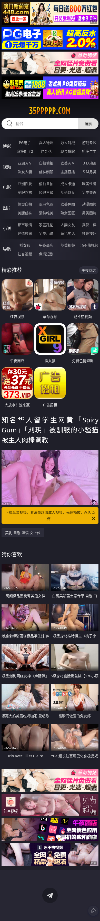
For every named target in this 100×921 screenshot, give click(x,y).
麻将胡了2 (25, 151)
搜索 (88, 123)
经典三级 (46, 192)
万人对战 (68, 142)
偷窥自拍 (25, 204)
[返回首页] (93, 911)
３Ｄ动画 (89, 163)
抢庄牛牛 (89, 151)
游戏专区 (89, 142)
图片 (7, 208)
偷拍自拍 (46, 183)
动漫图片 (89, 204)
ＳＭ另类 (89, 171)
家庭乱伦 (46, 224)
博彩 (7, 146)
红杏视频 (25, 253)
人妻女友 (68, 224)
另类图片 (89, 212)
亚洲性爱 (25, 183)
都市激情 (25, 224)
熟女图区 (68, 212)
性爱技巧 (89, 233)
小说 (7, 228)
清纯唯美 (46, 212)
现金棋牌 (68, 151)
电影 (7, 187)
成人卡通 (68, 183)
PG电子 (25, 142)
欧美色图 (68, 204)
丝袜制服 (46, 171)
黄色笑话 (68, 233)
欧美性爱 (89, 183)
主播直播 (68, 171)
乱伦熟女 (68, 192)
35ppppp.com (50, 110)
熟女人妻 (25, 171)
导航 (7, 249)
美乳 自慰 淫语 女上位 (23, 532)
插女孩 (24, 245)
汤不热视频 (89, 245)
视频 (7, 167)
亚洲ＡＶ (25, 163)
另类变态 (89, 192)
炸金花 (46, 151)
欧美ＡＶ (68, 163)
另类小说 (46, 233)
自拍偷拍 (46, 163)
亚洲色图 (46, 204)
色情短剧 (46, 253)
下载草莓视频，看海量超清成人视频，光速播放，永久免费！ (50, 515)
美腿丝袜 (25, 212)
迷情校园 (25, 233)
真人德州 (46, 142)
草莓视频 (68, 245)
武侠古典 (89, 224)
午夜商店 (46, 245)
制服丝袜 (25, 192)
